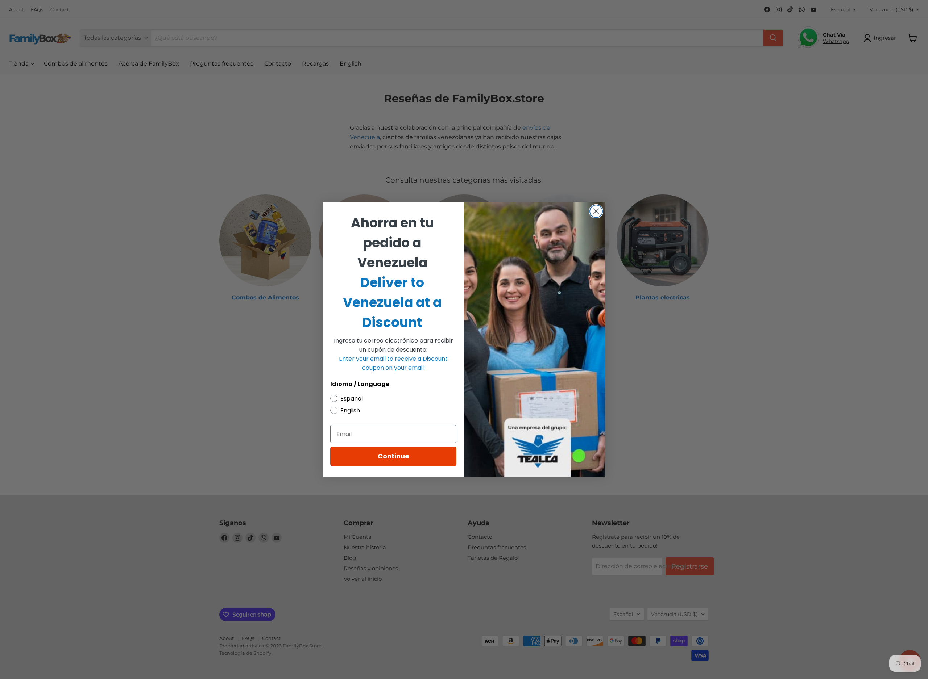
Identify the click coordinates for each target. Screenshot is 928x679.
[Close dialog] (596, 211)
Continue (393, 456)
